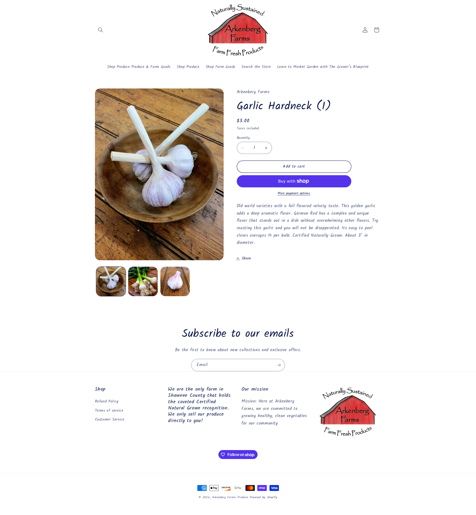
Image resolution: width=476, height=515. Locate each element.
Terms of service (109, 411)
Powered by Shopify (263, 497)
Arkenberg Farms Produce (230, 497)
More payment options (294, 193)
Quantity (243, 137)
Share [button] (246, 258)
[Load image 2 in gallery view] (143, 281)
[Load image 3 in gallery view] (175, 281)
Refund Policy (107, 401)
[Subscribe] (279, 365)
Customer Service (109, 420)
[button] (100, 30)
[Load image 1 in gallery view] (111, 281)
